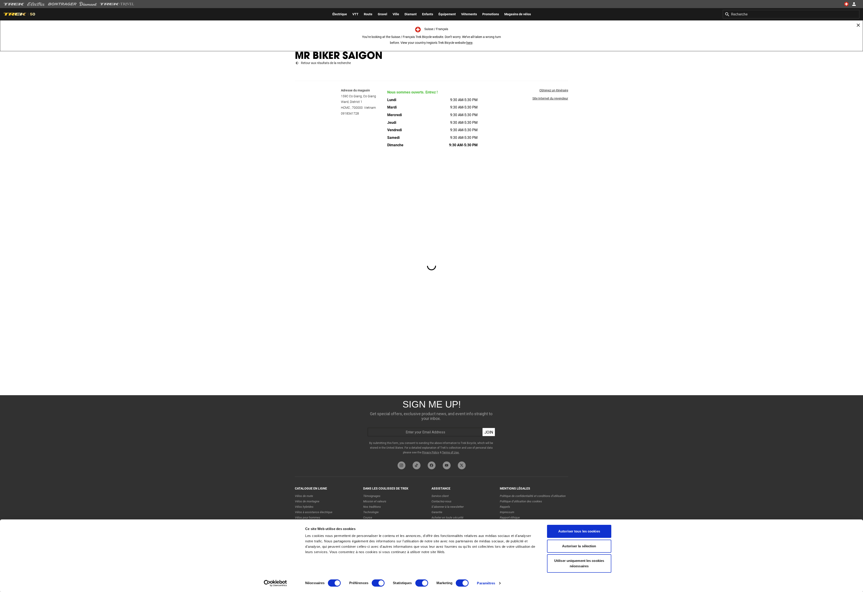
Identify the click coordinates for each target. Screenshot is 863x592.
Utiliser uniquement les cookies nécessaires (579, 563)
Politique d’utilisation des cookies (521, 501)
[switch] (378, 583)
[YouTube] (447, 465)
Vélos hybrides (304, 506)
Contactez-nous (442, 501)
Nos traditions (372, 506)
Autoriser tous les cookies (579, 531)
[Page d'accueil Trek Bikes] (14, 4)
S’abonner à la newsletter (448, 506)
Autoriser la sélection (579, 546)
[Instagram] (401, 465)
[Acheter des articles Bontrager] (62, 4)
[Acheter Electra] (36, 4)
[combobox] (791, 14)
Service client (440, 496)
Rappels (505, 506)
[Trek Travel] (117, 4)
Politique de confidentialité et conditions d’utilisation (533, 496)
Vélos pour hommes (307, 517)
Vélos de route (304, 496)
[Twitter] (462, 465)
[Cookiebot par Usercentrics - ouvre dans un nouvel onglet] (275, 583)
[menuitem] (340, 14)
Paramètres (486, 583)
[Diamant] (88, 4)
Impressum (507, 512)
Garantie (437, 512)
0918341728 (350, 113)
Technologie (371, 512)
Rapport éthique (510, 517)
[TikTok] (416, 465)
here (469, 42)
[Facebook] (432, 465)
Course (367, 517)
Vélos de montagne (307, 501)
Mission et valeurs (374, 501)
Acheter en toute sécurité (447, 517)
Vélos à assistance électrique (313, 512)
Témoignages (371, 496)
